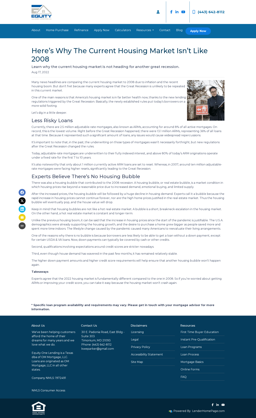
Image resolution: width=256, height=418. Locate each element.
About (36, 30)
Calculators (123, 30)
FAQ (184, 377)
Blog (179, 30)
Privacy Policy (140, 347)
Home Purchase (57, 30)
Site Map (137, 362)
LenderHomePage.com (208, 411)
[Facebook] (171, 12)
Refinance (81, 30)
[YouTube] (183, 12)
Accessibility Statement (147, 354)
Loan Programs (191, 347)
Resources (144, 30)
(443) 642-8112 (211, 12)
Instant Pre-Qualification (198, 339)
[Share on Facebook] (22, 192)
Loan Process (190, 354)
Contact (164, 30)
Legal (135, 339)
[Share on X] (22, 200)
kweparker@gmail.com (97, 348)
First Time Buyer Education (200, 332)
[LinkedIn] (177, 12)
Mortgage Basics (192, 362)
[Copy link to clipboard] (22, 225)
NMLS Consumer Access (48, 390)
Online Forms (190, 369)
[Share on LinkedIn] (22, 209)
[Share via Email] (22, 217)
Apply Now (101, 30)
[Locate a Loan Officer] (158, 12)
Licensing (137, 332)
